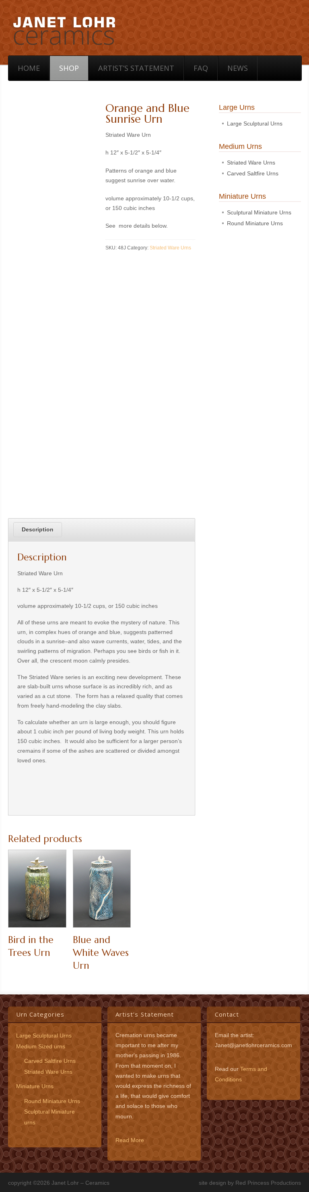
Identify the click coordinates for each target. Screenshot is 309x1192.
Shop (69, 68)
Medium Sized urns (40, 1046)
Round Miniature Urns (255, 223)
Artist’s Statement (136, 68)
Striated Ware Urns (170, 248)
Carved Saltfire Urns (252, 173)
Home (29, 68)
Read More (129, 1140)
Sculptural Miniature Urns (259, 212)
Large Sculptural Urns (254, 123)
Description (38, 529)
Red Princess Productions (268, 1183)
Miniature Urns (35, 1086)
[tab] (37, 529)
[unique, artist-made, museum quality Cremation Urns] (63, 29)
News (237, 68)
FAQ (201, 68)
